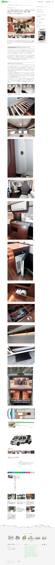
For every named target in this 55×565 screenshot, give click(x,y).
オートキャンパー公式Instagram (46, 544)
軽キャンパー (38, 26)
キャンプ (26, 547)
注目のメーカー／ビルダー (40, 11)
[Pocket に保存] (28, 472)
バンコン (38, 24)
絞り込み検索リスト (39, 16)
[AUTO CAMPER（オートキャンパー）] (5, 2)
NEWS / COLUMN (40, 2)
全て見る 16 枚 (32, 36)
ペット (29, 552)
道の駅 (36, 555)
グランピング (26, 549)
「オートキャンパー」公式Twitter (42, 544)
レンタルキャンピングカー (28, 554)
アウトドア (29, 546)
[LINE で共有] (19, 472)
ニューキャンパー (10, 7)
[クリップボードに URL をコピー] (32, 472)
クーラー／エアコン (33, 547)
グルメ (33, 549)
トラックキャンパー (39, 23)
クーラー (29, 547)
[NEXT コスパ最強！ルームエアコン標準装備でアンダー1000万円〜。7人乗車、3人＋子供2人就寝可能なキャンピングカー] (28, 483)
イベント (9, 547)
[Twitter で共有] (14, 472)
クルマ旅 (30, 549)
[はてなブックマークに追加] (23, 472)
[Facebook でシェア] (9, 472)
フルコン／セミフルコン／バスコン (41, 25)
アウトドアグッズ (34, 546)
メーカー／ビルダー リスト (40, 12)
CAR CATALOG (48, 2)
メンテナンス (32, 552)
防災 (25, 557)
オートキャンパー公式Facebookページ (44, 544)
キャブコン (38, 20)
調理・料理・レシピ (29, 555)
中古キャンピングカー (35, 554)
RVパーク (26, 546)
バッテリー (26, 552)
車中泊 (33, 555)
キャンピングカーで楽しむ (11, 549)
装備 (25, 555)
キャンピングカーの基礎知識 (11, 548)
